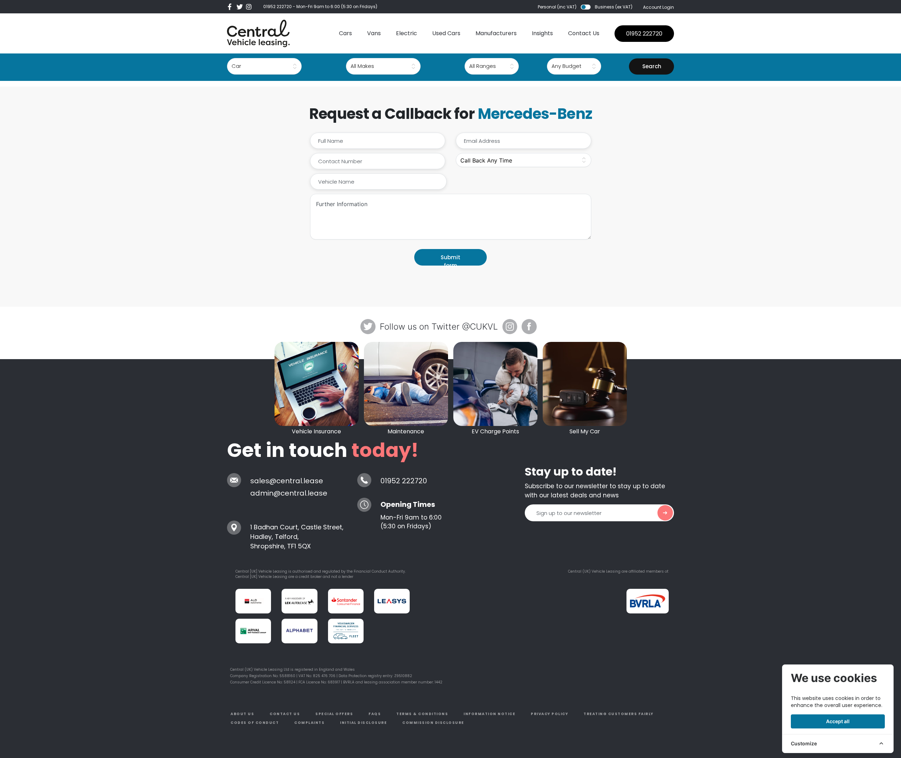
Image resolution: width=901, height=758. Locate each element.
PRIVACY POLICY (549, 713)
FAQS (374, 713)
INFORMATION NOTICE (489, 713)
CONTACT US (285, 713)
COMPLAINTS (309, 722)
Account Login (658, 7)
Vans (374, 33)
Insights (542, 33)
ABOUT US (242, 713)
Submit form (450, 260)
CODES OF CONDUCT (255, 722)
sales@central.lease (286, 481)
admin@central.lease (288, 493)
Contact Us (583, 33)
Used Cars (446, 33)
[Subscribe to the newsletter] (665, 513)
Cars (345, 33)
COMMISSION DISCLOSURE (433, 722)
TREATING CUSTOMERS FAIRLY (619, 713)
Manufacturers (496, 33)
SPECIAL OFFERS (334, 713)
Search (651, 66)
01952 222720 (277, 6)
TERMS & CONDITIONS (422, 713)
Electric (406, 33)
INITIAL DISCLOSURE (363, 722)
